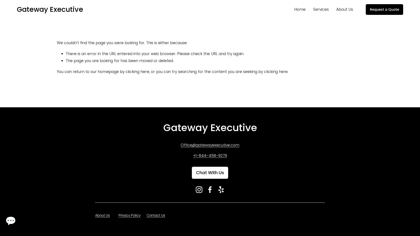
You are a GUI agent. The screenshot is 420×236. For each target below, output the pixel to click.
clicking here (137, 71)
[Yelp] (220, 189)
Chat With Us (210, 173)
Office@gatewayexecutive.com (210, 145)
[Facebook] (210, 189)
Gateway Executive (50, 9)
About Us (344, 9)
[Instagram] (199, 189)
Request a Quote (384, 9)
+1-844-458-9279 (210, 155)
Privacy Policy (129, 215)
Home (300, 9)
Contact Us (156, 215)
